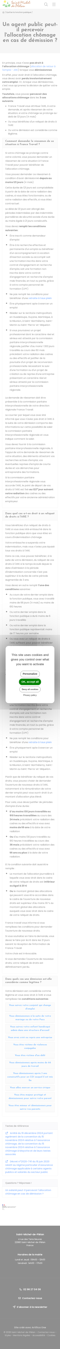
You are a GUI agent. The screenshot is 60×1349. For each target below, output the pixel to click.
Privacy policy (30, 695)
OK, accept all (30, 681)
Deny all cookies (30, 689)
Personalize (30, 673)
